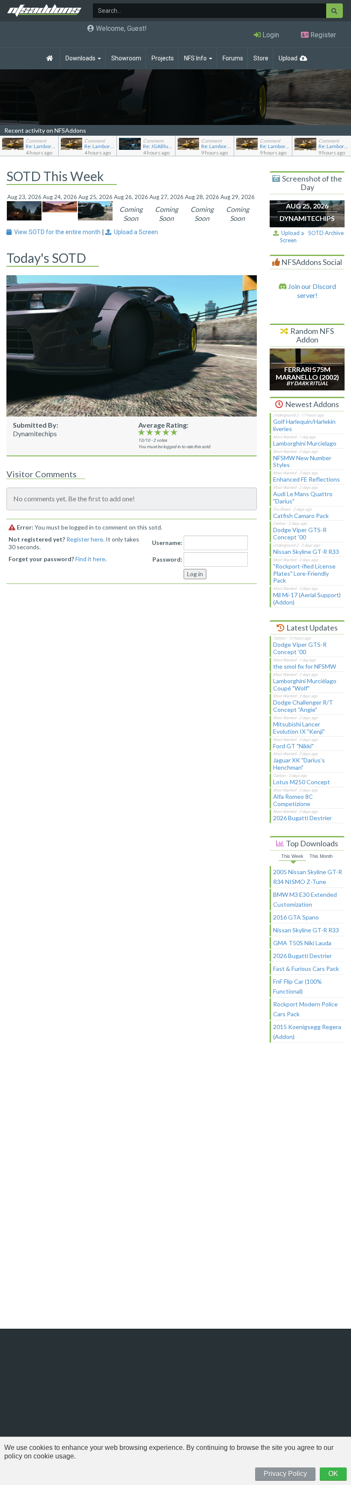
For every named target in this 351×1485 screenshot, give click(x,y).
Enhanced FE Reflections (306, 479)
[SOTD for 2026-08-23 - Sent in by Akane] (24, 210)
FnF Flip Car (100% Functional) (297, 986)
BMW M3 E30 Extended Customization (305, 899)
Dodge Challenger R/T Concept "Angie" (303, 706)
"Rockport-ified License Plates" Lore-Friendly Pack (304, 573)
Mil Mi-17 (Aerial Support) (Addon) (307, 598)
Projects (163, 58)
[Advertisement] (307, 1189)
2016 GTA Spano (296, 917)
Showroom (126, 58)
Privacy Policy (285, 1473)
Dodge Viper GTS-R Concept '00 (300, 533)
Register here (84, 539)
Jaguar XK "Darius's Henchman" (299, 763)
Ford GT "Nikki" (293, 746)
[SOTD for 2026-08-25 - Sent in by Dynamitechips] (95, 210)
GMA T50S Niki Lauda (302, 942)
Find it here (90, 558)
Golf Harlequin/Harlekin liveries (304, 425)
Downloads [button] (81, 58)
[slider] (157, 431)
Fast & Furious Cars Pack (306, 968)
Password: (167, 559)
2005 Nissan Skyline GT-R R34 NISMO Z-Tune (307, 876)
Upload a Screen (291, 236)
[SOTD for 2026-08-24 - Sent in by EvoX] (59, 206)
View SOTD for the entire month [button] (57, 232)
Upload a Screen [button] (134, 232)
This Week (292, 856)
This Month (321, 856)
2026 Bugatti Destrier (302, 817)
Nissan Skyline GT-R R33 (306, 551)
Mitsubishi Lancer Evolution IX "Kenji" (299, 727)
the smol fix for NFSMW (304, 666)
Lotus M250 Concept (301, 782)
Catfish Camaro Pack (301, 515)
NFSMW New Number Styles (302, 461)
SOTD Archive (326, 232)
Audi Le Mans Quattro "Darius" (303, 497)
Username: (167, 542)
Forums (233, 58)
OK (333, 1473)
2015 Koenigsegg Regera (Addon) (307, 1031)
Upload (288, 58)
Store (260, 58)
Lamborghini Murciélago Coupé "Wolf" (304, 684)
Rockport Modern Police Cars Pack (305, 1009)
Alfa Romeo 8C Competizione (293, 800)
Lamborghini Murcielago (304, 443)
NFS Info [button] (196, 58)
